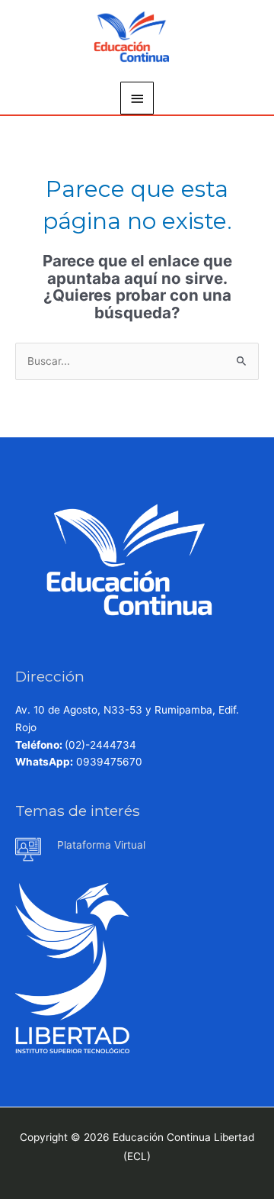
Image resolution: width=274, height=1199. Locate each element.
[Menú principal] (137, 98)
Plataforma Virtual (101, 845)
